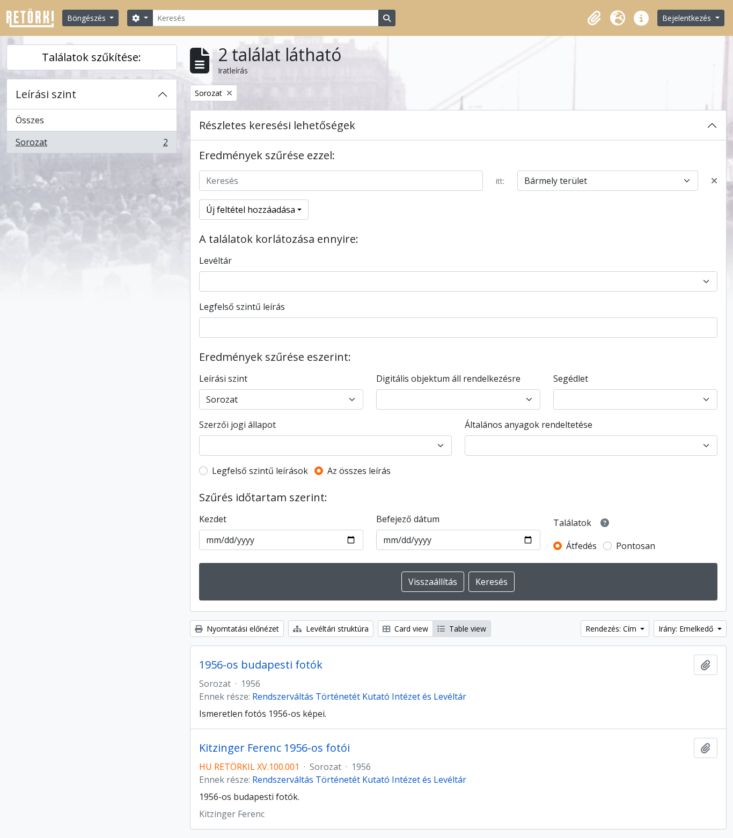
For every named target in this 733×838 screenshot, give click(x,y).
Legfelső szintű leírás (242, 307)
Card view (410, 629)
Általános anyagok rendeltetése (528, 425)
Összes (30, 120)
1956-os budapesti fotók (260, 664)
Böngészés (87, 18)
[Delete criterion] (714, 180)
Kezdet (212, 519)
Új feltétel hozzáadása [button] (250, 210)
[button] (594, 18)
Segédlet (570, 378)
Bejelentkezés (687, 18)
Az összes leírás (359, 471)
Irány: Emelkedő (686, 629)
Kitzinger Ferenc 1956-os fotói (274, 747)
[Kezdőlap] (34, 18)
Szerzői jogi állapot (237, 425)
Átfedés (581, 546)
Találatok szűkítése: (91, 57)
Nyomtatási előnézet (241, 629)
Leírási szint (46, 94)
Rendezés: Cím (612, 629)
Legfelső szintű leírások (260, 471)
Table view (466, 629)
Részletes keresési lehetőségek (277, 125)
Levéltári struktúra (336, 629)
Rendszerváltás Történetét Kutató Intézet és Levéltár (359, 696)
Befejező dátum (407, 519)
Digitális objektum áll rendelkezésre (448, 378)
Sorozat (91, 144)
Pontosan (635, 546)
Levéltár (215, 260)
